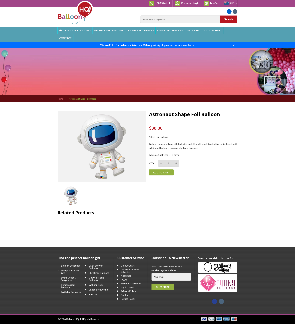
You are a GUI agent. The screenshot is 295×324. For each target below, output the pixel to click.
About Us (126, 275)
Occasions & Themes (140, 30)
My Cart (216, 2)
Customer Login (190, 3)
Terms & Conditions (131, 283)
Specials (93, 294)
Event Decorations (170, 30)
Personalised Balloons (68, 286)
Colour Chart (212, 30)
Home (60, 30)
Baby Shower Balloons (96, 266)
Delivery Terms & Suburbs (130, 270)
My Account (127, 287)
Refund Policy (128, 298)
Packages (193, 30)
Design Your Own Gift (108, 30)
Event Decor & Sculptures (68, 278)
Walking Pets (96, 284)
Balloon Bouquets (78, 30)
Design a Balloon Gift (70, 271)
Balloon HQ (72, 319)
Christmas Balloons (99, 272)
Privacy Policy (128, 291)
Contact (65, 38)
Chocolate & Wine (98, 289)
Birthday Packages (71, 292)
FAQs (124, 279)
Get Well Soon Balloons (96, 278)
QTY (151, 163)
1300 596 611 (162, 3)
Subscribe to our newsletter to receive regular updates (167, 268)
